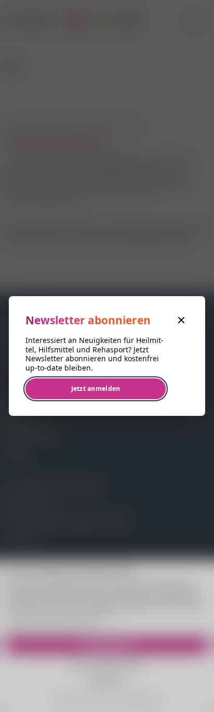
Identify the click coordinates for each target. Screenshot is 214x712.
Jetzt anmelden (96, 388)
